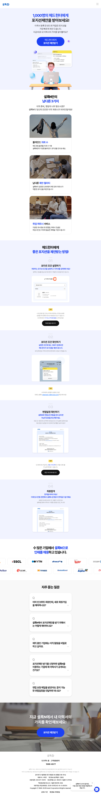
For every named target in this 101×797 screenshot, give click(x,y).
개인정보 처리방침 (55, 792)
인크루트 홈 (45, 761)
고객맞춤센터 (55, 761)
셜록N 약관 (44, 792)
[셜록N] (5, 4)
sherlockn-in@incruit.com (50, 395)
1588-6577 (51, 764)
